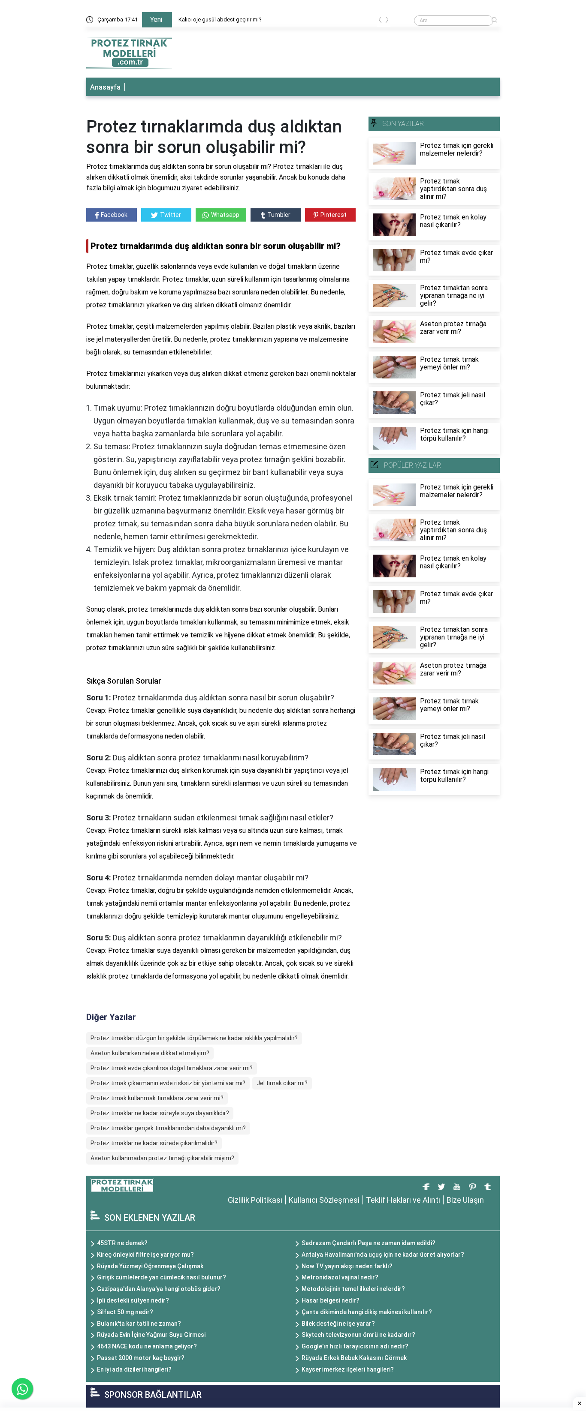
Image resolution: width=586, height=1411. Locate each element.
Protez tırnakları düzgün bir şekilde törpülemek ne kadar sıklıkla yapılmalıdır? (194, 1038)
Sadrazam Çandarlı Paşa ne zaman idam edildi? (368, 1243)
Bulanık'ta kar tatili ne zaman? (139, 1323)
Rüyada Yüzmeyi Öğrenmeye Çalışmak (150, 1266)
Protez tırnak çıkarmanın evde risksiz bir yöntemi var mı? (168, 1083)
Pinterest (333, 214)
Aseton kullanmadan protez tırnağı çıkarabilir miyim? (162, 1158)
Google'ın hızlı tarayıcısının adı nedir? (355, 1346)
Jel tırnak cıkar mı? (282, 1083)
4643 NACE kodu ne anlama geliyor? (147, 1346)
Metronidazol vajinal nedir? (340, 1277)
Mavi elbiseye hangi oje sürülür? (217, 19)
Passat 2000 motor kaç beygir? (140, 1357)
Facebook (114, 214)
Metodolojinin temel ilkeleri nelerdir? (353, 1288)
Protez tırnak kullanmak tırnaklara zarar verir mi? (157, 1098)
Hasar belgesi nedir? (330, 1300)
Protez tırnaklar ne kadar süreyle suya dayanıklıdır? (160, 1113)
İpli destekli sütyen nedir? (133, 1300)
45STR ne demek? (122, 1243)
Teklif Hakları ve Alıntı (403, 1199)
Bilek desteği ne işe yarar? (338, 1323)
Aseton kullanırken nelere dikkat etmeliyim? (150, 1053)
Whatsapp (225, 214)
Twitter (170, 214)
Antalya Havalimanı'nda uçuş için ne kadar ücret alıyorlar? (383, 1254)
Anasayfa (105, 87)
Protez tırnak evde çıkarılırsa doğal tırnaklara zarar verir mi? (172, 1068)
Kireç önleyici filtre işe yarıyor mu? (145, 1254)
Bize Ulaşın (465, 1199)
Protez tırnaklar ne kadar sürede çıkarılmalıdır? (154, 1143)
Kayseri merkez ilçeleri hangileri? (348, 1369)
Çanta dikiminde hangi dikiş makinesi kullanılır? (367, 1312)
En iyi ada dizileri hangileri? (134, 1369)
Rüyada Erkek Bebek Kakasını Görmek (354, 1357)
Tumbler (278, 214)
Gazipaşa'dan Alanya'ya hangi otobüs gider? (159, 1288)
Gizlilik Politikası (255, 1199)
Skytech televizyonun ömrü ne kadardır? (358, 1334)
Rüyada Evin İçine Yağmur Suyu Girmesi (151, 1334)
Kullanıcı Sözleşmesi (324, 1199)
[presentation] (380, 21)
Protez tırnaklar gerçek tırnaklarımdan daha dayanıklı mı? (168, 1128)
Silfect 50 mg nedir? (125, 1312)
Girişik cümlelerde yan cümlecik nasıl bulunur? (161, 1277)
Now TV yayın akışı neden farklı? (347, 1266)
